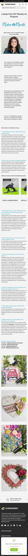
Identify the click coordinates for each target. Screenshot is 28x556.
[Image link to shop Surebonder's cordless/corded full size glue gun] (11, 178)
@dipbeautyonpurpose (11, 346)
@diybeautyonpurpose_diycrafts (15, 343)
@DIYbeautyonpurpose (12, 344)
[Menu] (25, 4)
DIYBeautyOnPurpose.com (12, 347)
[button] (22, 4)
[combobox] (14, 7)
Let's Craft (11, 324)
